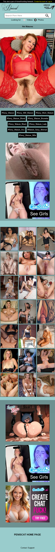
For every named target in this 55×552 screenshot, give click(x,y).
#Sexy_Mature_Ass (16, 130)
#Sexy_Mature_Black (17, 124)
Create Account (39, 1)
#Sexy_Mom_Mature (44, 113)
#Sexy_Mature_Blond (16, 118)
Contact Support (27, 548)
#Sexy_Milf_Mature (25, 113)
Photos (41, 20)
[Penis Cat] (9, 10)
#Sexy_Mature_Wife (27, 135)
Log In (50, 1)
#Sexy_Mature (8, 113)
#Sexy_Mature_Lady (38, 124)
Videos (30, 20)
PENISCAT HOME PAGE (27, 534)
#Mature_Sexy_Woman (37, 130)
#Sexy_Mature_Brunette (38, 118)
